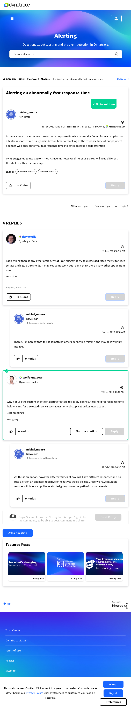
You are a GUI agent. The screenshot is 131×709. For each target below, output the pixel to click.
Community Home (13, 78)
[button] (113, 684)
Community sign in (116, 18)
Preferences (113, 702)
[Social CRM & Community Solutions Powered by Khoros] (120, 604)
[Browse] (13, 18)
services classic (48, 171)
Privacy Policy (34, 693)
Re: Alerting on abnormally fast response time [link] (78, 79)
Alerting (45, 79)
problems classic (26, 171)
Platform (32, 79)
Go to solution (105, 104)
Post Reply (108, 517)
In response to (41, 323)
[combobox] (65, 54)
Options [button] (121, 79)
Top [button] (9, 603)
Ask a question (17, 533)
